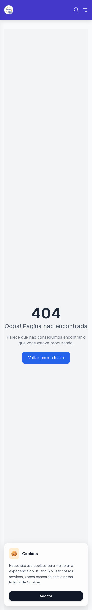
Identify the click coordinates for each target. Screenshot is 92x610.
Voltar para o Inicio (46, 357)
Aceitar (46, 596)
